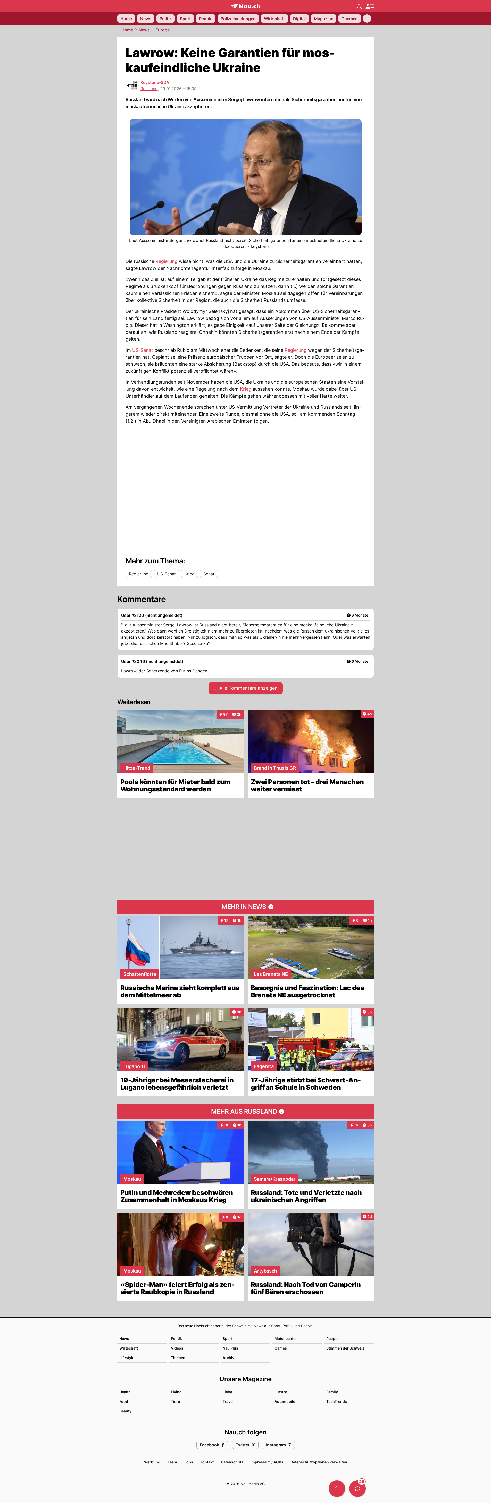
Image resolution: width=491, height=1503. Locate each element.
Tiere (175, 1401)
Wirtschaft (128, 1348)
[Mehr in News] (245, 907)
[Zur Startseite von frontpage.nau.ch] (245, 6)
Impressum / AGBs (267, 1462)
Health (125, 1392)
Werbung (152, 1462)
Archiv (228, 1357)
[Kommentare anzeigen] (357, 1488)
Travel (228, 1401)
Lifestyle (126, 1357)
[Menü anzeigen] (369, 6)
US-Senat (142, 350)
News (144, 29)
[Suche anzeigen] (359, 6)
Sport (227, 1338)
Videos (177, 1348)
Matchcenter (285, 1338)
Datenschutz (232, 1462)
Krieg (245, 389)
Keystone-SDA (154, 82)
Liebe (227, 1392)
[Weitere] (367, 18)
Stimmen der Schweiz (345, 1348)
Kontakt (207, 1462)
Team (172, 1462)
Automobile (284, 1401)
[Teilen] (337, 1488)
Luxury (280, 1392)
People (332, 1338)
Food (123, 1401)
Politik (176, 1338)
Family (332, 1392)
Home (127, 29)
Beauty (125, 1411)
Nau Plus (230, 1348)
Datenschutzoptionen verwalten (318, 1462)
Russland (149, 88)
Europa (162, 29)
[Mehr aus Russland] (245, 1111)
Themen (178, 1357)
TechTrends (336, 1401)
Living (176, 1392)
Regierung (166, 261)
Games (280, 1348)
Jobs (188, 1462)
